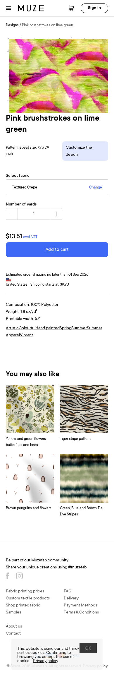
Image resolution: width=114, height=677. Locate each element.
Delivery (71, 598)
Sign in (94, 8)
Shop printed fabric (23, 605)
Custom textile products (28, 598)
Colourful (27, 328)
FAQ (68, 591)
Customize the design (79, 151)
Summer (79, 328)
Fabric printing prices (25, 591)
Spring (65, 328)
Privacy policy (45, 661)
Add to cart (57, 249)
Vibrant (26, 335)
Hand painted (47, 328)
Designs (12, 25)
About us (14, 626)
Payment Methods (80, 605)
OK (88, 648)
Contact (13, 633)
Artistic (12, 328)
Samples (13, 612)
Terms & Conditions (81, 612)
